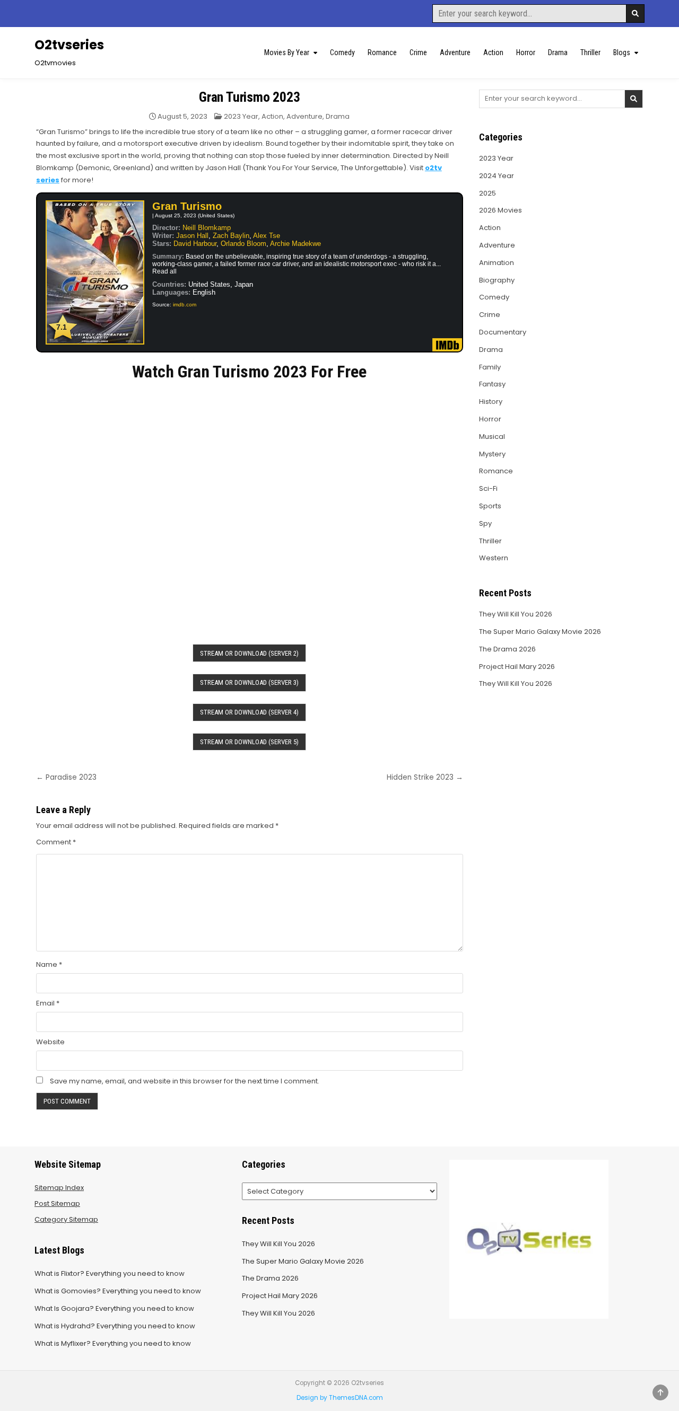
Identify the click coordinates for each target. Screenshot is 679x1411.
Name (49, 964)
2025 (487, 193)
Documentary (502, 332)
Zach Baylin (231, 236)
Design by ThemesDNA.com (340, 1398)
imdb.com (184, 304)
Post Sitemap (57, 1203)
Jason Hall (192, 236)
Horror (525, 52)
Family (490, 367)
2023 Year (241, 116)
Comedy (342, 52)
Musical (492, 436)
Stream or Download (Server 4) (249, 712)
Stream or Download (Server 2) (249, 653)
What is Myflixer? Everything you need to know (112, 1343)
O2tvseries (69, 45)
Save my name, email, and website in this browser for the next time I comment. (184, 1081)
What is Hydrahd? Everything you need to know (114, 1326)
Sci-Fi (488, 488)
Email (47, 1003)
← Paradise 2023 (66, 777)
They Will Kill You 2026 (515, 614)
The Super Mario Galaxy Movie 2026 (540, 632)
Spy (485, 523)
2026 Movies (500, 210)
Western (493, 558)
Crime (418, 52)
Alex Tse (266, 236)
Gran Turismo (187, 206)
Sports (490, 506)
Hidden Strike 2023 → (425, 777)
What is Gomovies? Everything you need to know (117, 1291)
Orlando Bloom (243, 244)
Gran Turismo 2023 (249, 97)
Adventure (455, 52)
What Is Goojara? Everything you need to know (114, 1308)
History (490, 401)
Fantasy (492, 384)
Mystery (492, 454)
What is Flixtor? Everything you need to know (109, 1273)
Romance (382, 52)
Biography (497, 280)
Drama (558, 52)
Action (493, 52)
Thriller (590, 52)
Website (50, 1042)
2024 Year (496, 176)
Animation (496, 263)
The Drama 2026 (507, 649)
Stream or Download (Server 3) (249, 682)
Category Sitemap (66, 1219)
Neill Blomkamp (206, 228)
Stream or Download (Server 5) (249, 742)
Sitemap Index (59, 1188)
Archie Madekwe (295, 244)
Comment (56, 842)
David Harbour (194, 244)
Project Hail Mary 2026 (517, 667)
